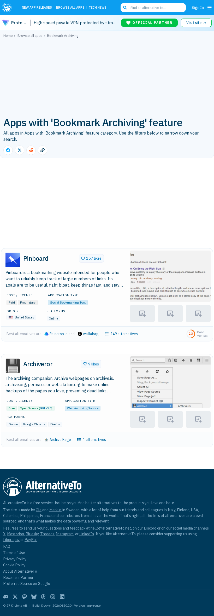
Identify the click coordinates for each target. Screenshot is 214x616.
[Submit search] (125, 7)
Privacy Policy (14, 558)
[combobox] (153, 7)
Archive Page (60, 439)
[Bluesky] (34, 596)
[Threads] (43, 596)
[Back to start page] (8, 7)
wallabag (91, 334)
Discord (150, 528)
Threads (47, 533)
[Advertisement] (107, 76)
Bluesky (32, 533)
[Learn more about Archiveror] (12, 365)
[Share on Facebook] (8, 150)
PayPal (31, 539)
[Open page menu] (209, 7)
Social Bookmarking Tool (68, 302)
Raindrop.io (59, 334)
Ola (38, 509)
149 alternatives (124, 334)
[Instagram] (52, 596)
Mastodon (15, 533)
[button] (170, 276)
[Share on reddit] (31, 150)
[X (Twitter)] (15, 596)
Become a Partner (18, 577)
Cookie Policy (14, 564)
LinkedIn (86, 533)
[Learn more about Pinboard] (12, 260)
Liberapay (11, 539)
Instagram (65, 533)
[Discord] (5, 596)
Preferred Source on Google (26, 583)
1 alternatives (94, 439)
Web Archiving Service (82, 408)
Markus (55, 509)
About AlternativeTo (20, 571)
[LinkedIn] (62, 596)
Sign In (198, 7)
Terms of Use (14, 552)
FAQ (6, 546)
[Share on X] (19, 150)
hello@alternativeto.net (111, 528)
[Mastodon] (24, 596)
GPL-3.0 (45, 408)
